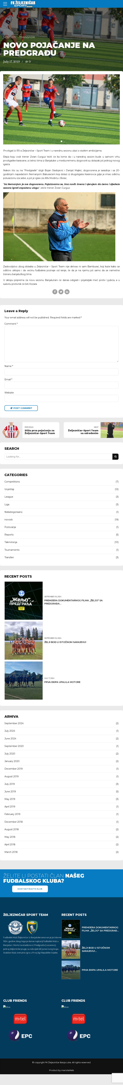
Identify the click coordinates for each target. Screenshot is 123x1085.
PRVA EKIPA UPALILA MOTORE (62, 682)
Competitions (12, 481)
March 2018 (11, 852)
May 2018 (9, 836)
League (8, 496)
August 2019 (11, 776)
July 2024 (9, 730)
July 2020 (9, 753)
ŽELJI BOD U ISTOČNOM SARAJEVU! (65, 642)
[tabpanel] (61, 109)
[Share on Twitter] (60, 291)
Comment (11, 323)
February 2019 (12, 814)
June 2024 (10, 738)
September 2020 (14, 746)
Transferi (27, 37)
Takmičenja (10, 542)
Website (9, 392)
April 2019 (9, 806)
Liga (6, 504)
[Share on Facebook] (54, 291)
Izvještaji (9, 489)
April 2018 (9, 844)
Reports (8, 534)
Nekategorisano (13, 512)
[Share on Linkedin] (67, 291)
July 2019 (9, 784)
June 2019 (10, 791)
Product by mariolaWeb (61, 1070)
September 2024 (14, 723)
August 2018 (11, 829)
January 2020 (12, 761)
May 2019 (9, 799)
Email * (8, 379)
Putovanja (10, 527)
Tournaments (11, 549)
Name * (8, 366)
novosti (9, 37)
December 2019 (13, 768)
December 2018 (13, 821)
